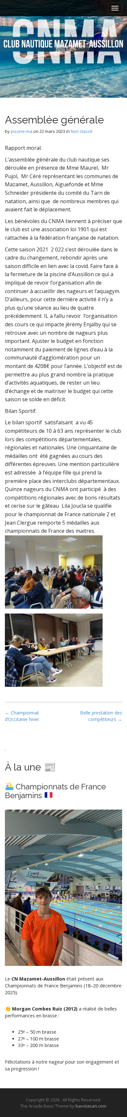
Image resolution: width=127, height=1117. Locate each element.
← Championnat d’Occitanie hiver (22, 716)
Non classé (81, 131)
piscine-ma (21, 131)
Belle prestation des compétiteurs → (101, 716)
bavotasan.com (91, 1106)
